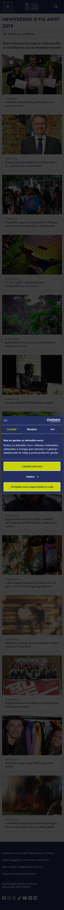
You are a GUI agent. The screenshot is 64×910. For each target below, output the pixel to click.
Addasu (30, 476)
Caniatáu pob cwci (32, 466)
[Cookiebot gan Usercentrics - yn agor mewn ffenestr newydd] (46, 421)
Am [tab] (52, 429)
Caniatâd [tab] (11, 429)
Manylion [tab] (32, 429)
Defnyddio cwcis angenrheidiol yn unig (32, 486)
